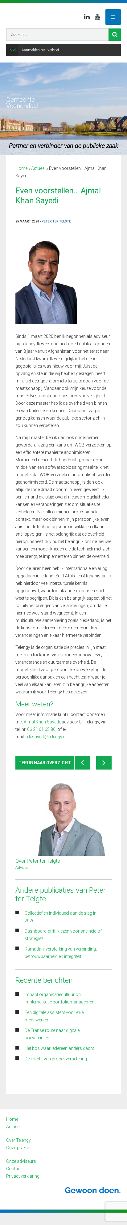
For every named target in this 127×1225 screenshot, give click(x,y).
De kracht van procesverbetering (56, 1058)
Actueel (38, 168)
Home (21, 168)
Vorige (82, 763)
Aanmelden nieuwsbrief (40, 50)
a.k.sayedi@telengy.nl (46, 736)
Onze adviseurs (21, 1161)
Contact (14, 1168)
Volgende (104, 763)
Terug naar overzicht (44, 762)
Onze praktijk (18, 1147)
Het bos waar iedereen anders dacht (59, 1048)
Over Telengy (18, 1140)
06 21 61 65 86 (41, 729)
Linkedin (87, 17)
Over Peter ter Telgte (37, 861)
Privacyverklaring (22, 1176)
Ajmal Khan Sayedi (42, 721)
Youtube (97, 17)
